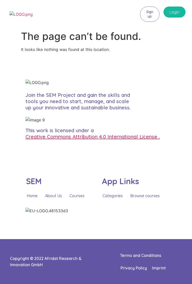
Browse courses (145, 195)
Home (32, 195)
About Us (53, 195)
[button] (131, 14)
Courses (77, 195)
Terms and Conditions (140, 255)
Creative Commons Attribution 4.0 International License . (93, 136)
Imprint (159, 267)
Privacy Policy (133, 267)
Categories (112, 195)
